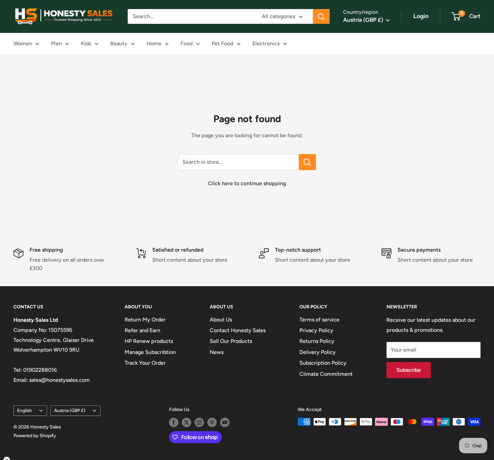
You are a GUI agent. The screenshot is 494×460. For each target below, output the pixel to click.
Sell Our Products (231, 341)
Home (154, 43)
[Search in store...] (307, 162)
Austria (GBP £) (69, 410)
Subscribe (409, 370)
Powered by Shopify (34, 436)
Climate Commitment (326, 374)
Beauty (118, 43)
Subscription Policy (322, 363)
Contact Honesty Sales (237, 330)
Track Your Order (145, 363)
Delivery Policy (317, 352)
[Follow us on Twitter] (186, 422)
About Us (221, 319)
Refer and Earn (142, 330)
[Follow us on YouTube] (225, 422)
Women (22, 43)
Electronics (266, 43)
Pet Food (222, 43)
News (216, 352)
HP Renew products (149, 341)
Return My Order (145, 319)
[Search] (321, 16)
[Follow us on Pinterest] (212, 422)
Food (186, 43)
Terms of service (319, 319)
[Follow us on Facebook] (173, 422)
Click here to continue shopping (247, 183)
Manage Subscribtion (150, 352)
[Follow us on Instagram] (199, 422)
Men (56, 43)
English (24, 410)
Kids (86, 43)
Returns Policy (316, 341)
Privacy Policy (316, 330)
